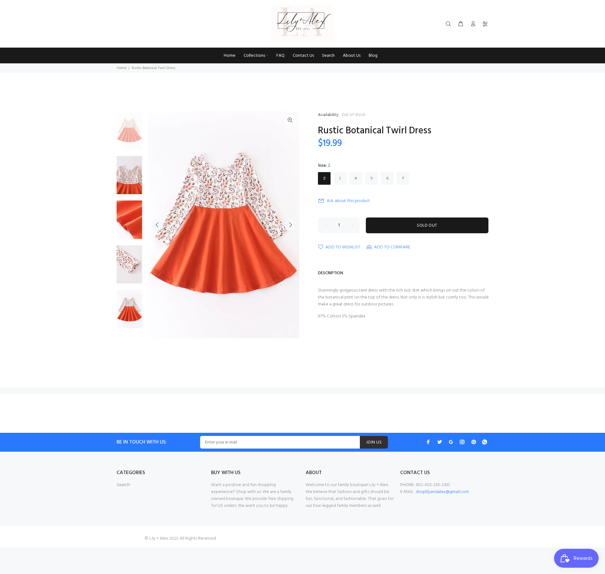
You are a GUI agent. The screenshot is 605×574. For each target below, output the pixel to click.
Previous (157, 225)
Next (290, 225)
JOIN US (374, 442)
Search (123, 485)
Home (121, 68)
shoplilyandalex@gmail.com (442, 492)
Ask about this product (348, 201)
